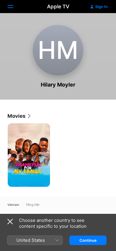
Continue (88, 240)
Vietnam (13, 204)
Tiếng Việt (33, 204)
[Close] (10, 221)
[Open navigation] (14, 6)
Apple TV (58, 7)
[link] (19, 116)
